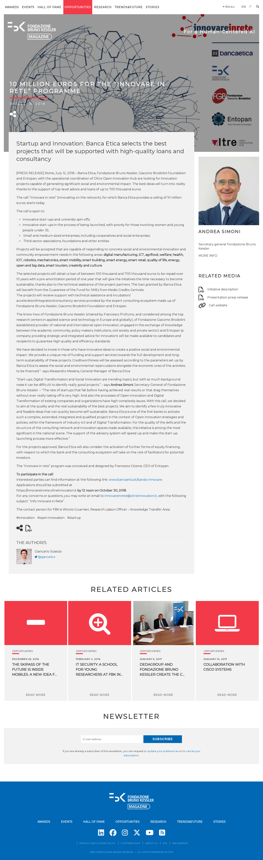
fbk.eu (229, 6)
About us (151, 843)
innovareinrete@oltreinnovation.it (131, 496)
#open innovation (50, 518)
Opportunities (77, 7)
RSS (165, 843)
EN (243, 6)
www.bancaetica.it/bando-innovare (135, 479)
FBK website (180, 843)
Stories (152, 7)
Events (28, 7)
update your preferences (163, 751)
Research (103, 7)
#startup (74, 518)
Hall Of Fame (49, 7)
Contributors (130, 843)
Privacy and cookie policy (98, 843)
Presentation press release (227, 297)
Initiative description (222, 289)
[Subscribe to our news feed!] (162, 832)
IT (250, 6)
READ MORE (36, 695)
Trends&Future (129, 7)
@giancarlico (46, 557)
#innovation (25, 518)
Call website (218, 305)
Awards (12, 7)
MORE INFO (208, 255)
